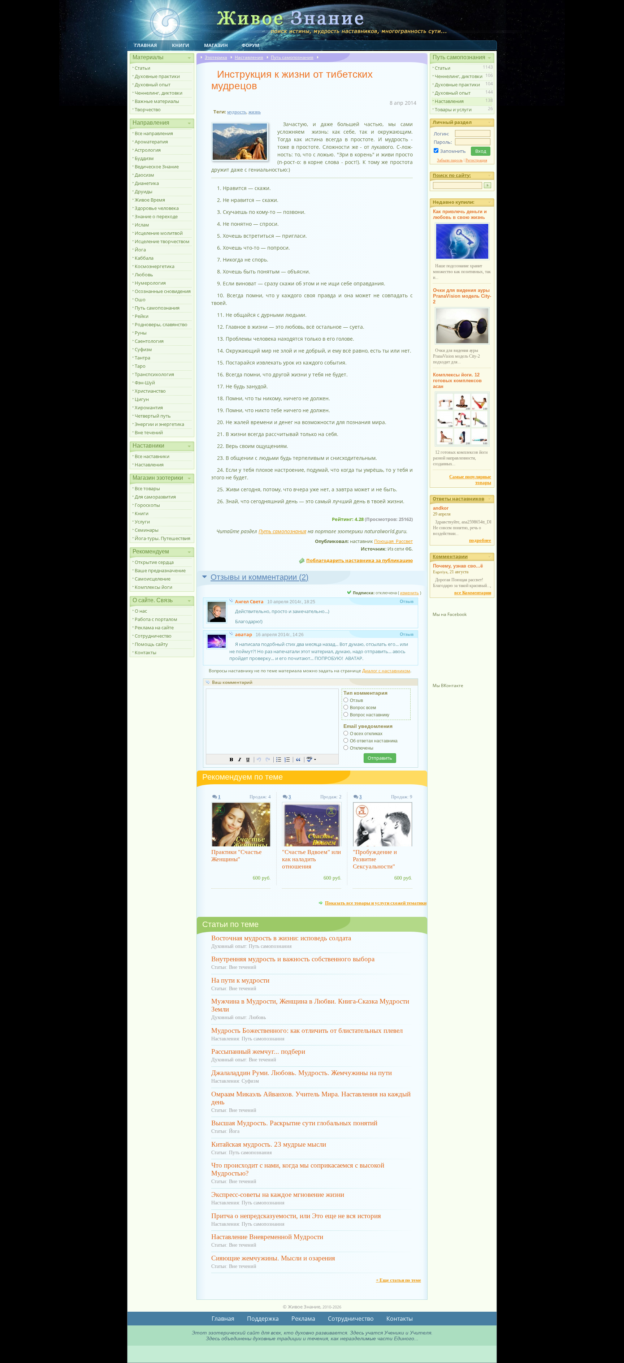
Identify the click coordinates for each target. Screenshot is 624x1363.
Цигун (142, 399)
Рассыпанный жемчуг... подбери (258, 1051)
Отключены (361, 748)
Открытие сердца (154, 562)
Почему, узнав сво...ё (458, 566)
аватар (243, 634)
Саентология (149, 341)
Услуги (142, 521)
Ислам (142, 224)
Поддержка (263, 1319)
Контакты (145, 652)
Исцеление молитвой (159, 233)
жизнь (254, 112)
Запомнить (453, 151)
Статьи (142, 68)
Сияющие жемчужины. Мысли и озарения (273, 1258)
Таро (140, 366)
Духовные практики (157, 76)
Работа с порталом (156, 619)
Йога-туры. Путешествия (162, 538)
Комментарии (450, 556)
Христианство (150, 391)
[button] (231, 759)
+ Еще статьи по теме (398, 1280)
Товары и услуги (453, 109)
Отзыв (356, 700)
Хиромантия (149, 407)
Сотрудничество (153, 636)
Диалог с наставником (386, 671)
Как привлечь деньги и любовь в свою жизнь (460, 214)
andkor (440, 508)
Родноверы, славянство (161, 324)
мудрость (236, 112)
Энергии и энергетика (159, 424)
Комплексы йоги (153, 587)
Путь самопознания (157, 308)
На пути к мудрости (240, 980)
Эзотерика (216, 57)
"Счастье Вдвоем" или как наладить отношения (311, 859)
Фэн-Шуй (145, 382)
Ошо (140, 299)
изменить (409, 592)
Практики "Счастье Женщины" (236, 856)
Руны (141, 332)
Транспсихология (154, 374)
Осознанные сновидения (163, 291)
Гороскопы (147, 505)
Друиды (143, 191)
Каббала (144, 258)
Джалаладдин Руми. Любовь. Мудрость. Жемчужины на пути (301, 1073)
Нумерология (150, 283)
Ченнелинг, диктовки (158, 93)
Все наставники (152, 456)
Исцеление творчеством (162, 241)
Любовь (144, 274)
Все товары (147, 488)
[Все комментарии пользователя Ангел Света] (231, 601)
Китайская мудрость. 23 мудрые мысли (268, 1144)
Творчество (148, 109)
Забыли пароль (450, 160)
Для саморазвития (155, 496)
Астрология (148, 150)
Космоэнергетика (154, 266)
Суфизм (143, 349)
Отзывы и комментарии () (259, 577)
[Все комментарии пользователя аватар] (231, 634)
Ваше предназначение (160, 570)
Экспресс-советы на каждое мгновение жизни (277, 1194)
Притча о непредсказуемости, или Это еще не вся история (296, 1216)
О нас (141, 611)
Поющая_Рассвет (393, 541)
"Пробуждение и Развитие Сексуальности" (375, 859)
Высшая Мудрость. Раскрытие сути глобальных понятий (294, 1123)
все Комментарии (472, 592)
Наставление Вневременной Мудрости (267, 1237)
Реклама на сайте (154, 627)
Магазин (216, 45)
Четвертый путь (153, 416)
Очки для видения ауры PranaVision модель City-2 (462, 296)
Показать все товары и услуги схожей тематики (375, 902)
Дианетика (147, 183)
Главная (145, 45)
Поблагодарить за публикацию (359, 560)
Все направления (154, 133)
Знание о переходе (156, 216)
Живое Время (150, 200)
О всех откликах (366, 733)
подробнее (480, 540)
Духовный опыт (152, 84)
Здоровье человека (157, 208)
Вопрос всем (363, 707)
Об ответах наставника (374, 740)
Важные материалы (157, 101)
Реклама (303, 1319)
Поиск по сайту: (452, 175)
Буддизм (144, 158)
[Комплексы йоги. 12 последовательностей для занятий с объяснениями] (462, 445)
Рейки (141, 316)
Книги (180, 45)
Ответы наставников (458, 498)
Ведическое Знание (157, 166)
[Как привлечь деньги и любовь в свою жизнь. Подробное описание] (462, 258)
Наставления (149, 464)
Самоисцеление (152, 578)
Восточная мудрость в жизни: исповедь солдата (281, 938)
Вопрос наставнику (369, 714)
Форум (250, 45)
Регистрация (476, 160)
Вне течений (149, 432)
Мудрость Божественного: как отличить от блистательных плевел (307, 1030)
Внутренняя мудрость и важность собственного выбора (292, 959)
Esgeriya (440, 572)
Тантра (142, 357)
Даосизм (144, 175)
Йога (140, 249)
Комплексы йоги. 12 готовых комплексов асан (457, 380)
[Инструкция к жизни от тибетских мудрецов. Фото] (242, 161)
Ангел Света (249, 601)
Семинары (147, 530)
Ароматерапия (151, 141)
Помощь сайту (151, 644)
